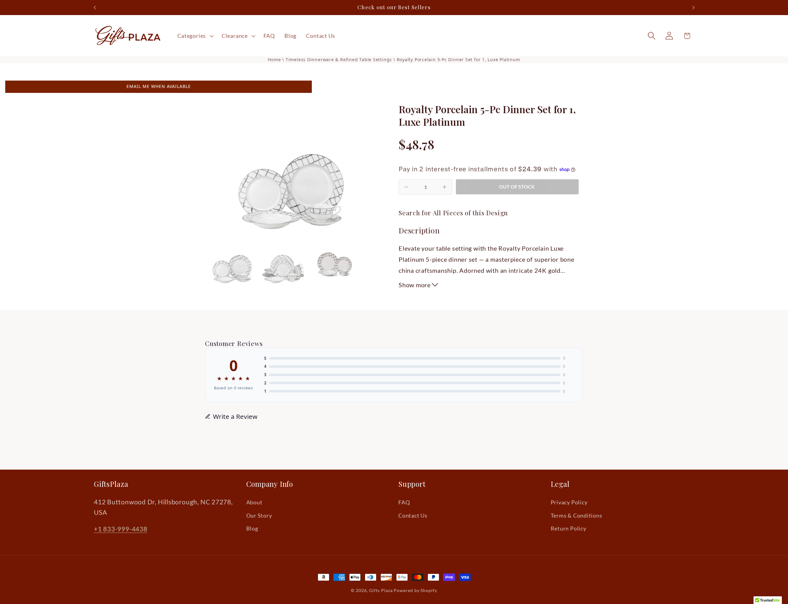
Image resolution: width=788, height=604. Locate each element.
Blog (252, 528)
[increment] (444, 187)
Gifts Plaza (380, 590)
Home (274, 59)
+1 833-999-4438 (120, 529)
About (254, 502)
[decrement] (406, 187)
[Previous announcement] (95, 7)
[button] (195, 35)
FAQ (404, 502)
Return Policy (568, 528)
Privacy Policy (569, 502)
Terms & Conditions (576, 515)
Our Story (259, 515)
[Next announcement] (693, 7)
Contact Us (413, 515)
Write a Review (235, 416)
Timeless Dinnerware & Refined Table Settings (339, 59)
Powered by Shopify (415, 590)
